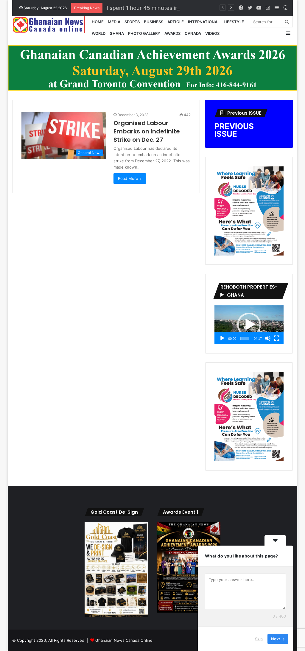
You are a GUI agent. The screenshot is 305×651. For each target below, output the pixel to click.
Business (153, 21)
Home (98, 21)
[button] (249, 325)
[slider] (244, 338)
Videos (212, 33)
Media (114, 21)
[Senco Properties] (153, 67)
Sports (132, 21)
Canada (193, 33)
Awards (172, 33)
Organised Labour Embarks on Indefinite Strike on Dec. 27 (146, 131)
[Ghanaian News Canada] (51, 24)
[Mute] (268, 338)
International (204, 21)
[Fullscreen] (277, 338)
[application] (249, 324)
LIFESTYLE (234, 21)
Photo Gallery (144, 33)
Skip (259, 638)
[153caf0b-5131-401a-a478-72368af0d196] (188, 611)
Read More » (129, 178)
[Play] (222, 338)
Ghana (117, 33)
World (98, 33)
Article (175, 21)
